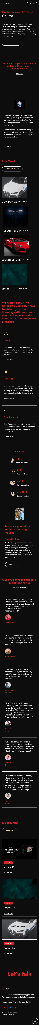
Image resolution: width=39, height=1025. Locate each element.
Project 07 (9, 907)
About (10, 1002)
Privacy (22, 1002)
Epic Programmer (8, 1015)
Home (4, 1002)
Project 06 (9, 948)
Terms (15, 1002)
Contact (29, 1002)
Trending (8, 862)
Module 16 (9, 867)
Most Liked (8, 943)
